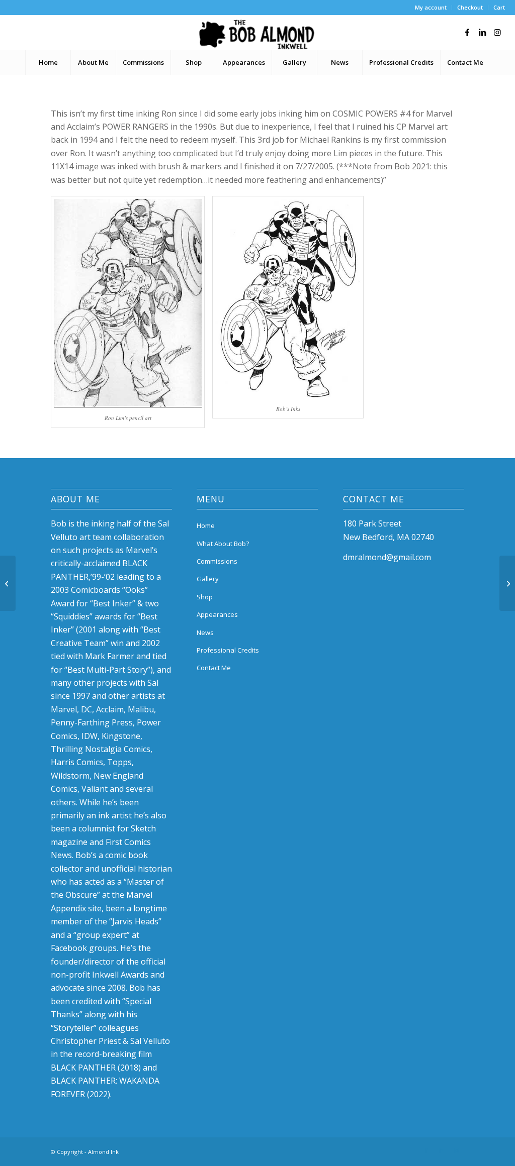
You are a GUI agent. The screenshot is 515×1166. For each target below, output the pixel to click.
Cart (499, 7)
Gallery (208, 578)
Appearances (217, 614)
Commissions (217, 561)
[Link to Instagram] (497, 32)
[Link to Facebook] (467, 32)
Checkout (470, 7)
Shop (205, 596)
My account (431, 7)
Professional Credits (228, 650)
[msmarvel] (8, 583)
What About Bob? (223, 543)
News (205, 632)
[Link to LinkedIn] (482, 32)
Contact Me (214, 667)
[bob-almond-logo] (257, 35)
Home (206, 525)
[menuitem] (431, 7)
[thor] (507, 583)
